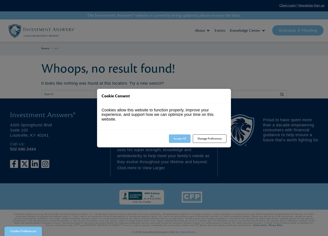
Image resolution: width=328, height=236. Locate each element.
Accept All (179, 138)
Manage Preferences (209, 138)
